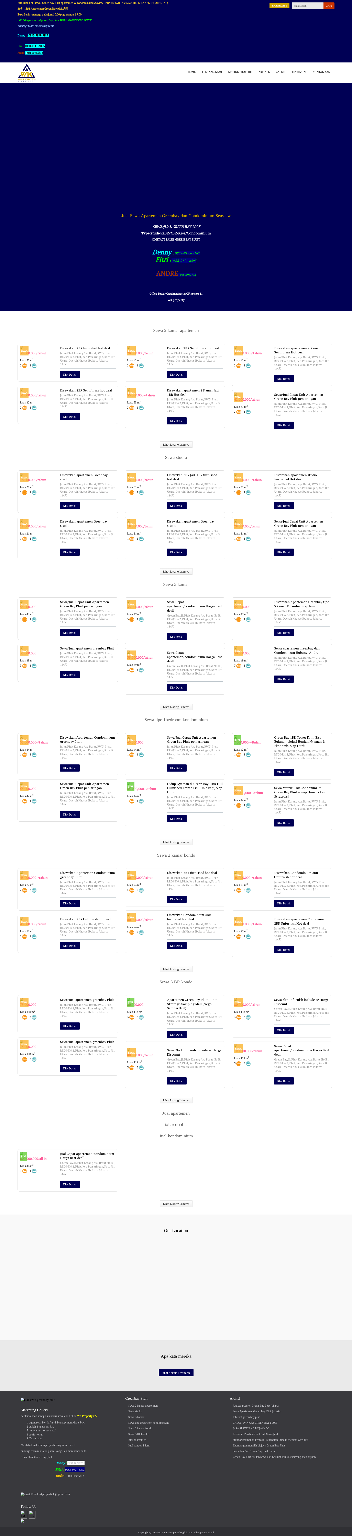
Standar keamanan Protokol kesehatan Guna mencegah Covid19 (270, 1440)
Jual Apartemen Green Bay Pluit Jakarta (256, 1405)
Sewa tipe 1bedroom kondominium (148, 1422)
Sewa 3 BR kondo (138, 1434)
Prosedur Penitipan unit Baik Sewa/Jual (255, 1434)
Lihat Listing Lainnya (176, 444)
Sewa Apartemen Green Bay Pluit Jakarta (256, 1411)
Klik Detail (70, 374)
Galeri (280, 72)
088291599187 (76, 1463)
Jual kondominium (139, 1445)
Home (192, 72)
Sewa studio (135, 1411)
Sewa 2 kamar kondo (140, 1428)
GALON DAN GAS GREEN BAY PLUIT (255, 1422)
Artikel (264, 72)
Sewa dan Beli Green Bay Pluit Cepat (254, 1451)
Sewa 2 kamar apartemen (143, 1405)
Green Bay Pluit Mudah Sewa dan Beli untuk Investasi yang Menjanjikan (274, 1457)
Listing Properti (240, 72)
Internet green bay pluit (246, 1417)
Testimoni (299, 72)
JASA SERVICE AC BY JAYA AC (251, 1428)
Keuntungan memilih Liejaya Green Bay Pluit (259, 1445)
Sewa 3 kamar (136, 1417)
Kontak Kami (322, 72)
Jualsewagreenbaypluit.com (178, 1532)
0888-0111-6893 (184, 260)
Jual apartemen (137, 1440)
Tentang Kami (212, 72)
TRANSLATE (279, 5)
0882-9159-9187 (38, 35)
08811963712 (35, 53)
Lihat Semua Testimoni (176, 1373)
